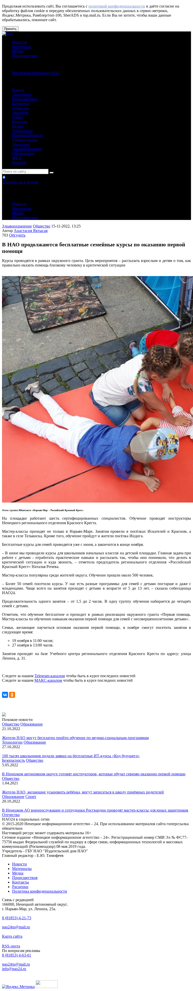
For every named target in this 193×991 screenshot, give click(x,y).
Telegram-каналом (49, 676)
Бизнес (18, 126)
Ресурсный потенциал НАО (36, 73)
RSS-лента (11, 946)
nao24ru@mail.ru (16, 927)
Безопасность (13, 760)
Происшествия (24, 56)
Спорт (17, 117)
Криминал (21, 103)
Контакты (20, 882)
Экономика (21, 94)
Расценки (20, 887)
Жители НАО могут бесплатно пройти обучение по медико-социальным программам (75, 738)
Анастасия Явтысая (30, 230)
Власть (18, 90)
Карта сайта (12, 936)
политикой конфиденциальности (116, 6)
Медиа (17, 51)
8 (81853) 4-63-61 (16, 955)
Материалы (22, 47)
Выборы (19, 162)
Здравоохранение (27, 149)
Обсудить (17, 235)
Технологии (22, 131)
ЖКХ (16, 158)
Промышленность (27, 135)
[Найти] (52, 172)
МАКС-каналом (48, 680)
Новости (19, 42)
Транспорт (21, 144)
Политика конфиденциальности (39, 891)
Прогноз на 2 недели (20, 182)
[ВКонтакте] (5, 695)
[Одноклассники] (12, 695)
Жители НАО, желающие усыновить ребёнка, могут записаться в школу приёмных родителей (83, 792)
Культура (19, 122)
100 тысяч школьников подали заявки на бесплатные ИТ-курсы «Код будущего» (71, 756)
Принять (10, 29)
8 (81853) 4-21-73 (16, 918)
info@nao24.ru (14, 969)
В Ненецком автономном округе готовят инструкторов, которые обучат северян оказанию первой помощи (93, 774)
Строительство (25, 140)
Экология (20, 112)
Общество (20, 108)
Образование (23, 153)
